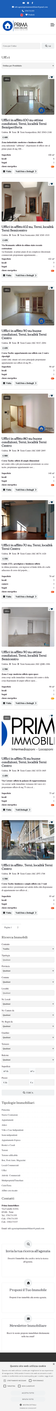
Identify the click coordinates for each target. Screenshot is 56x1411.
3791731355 (29, 11)
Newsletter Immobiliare (28, 1325)
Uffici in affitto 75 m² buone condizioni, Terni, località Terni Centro (24, 762)
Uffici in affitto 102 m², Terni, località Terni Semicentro (28, 228)
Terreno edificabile (10, 1155)
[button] (4, 1380)
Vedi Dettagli (22, 809)
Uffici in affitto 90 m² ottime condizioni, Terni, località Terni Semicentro (24, 655)
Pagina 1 (8, 927)
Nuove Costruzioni (10, 1114)
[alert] (28, 1386)
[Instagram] (28, 3)
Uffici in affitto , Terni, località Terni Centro (27, 866)
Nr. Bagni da (7, 1021)
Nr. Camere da (8, 1010)
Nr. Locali (6, 999)
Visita (8, 171)
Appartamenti (7, 1119)
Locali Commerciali (10, 1165)
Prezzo (4, 1077)
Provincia (6, 966)
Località (5, 988)
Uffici (4, 1170)
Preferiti (31, 14)
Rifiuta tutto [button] (28, 1399)
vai (49, 45)
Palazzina (6, 1109)
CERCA (29, 1092)
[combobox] (28, 66)
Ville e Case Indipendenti (12, 1129)
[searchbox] (28, 960)
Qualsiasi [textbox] (6, 981)
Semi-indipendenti (9, 1135)
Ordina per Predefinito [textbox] (12, 65)
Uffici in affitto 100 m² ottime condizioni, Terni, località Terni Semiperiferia (24, 123)
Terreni (5, 1150)
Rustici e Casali (8, 1145)
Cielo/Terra (6, 1185)
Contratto (6, 944)
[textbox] (28, 970)
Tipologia (6, 955)
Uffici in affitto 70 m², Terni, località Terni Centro (27, 546)
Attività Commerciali (11, 1175)
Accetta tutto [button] (28, 1393)
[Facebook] (32, 3)
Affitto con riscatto (10, 1190)
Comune (5, 977)
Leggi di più (49, 1376)
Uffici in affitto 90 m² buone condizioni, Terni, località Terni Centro (24, 334)
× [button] (54, 1364)
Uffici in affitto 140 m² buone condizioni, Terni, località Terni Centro (24, 442)
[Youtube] (23, 3)
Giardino (5, 1032)
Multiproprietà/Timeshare (12, 1180)
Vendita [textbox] (6, 948)
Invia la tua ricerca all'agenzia (28, 1251)
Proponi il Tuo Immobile (28, 1290)
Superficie (6, 1066)
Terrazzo (5, 1043)
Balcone (5, 1055)
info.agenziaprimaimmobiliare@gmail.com (31, 7)
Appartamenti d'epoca (11, 1140)
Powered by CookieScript (28, 1408)
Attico (4, 1124)
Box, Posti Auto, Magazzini (13, 1160)
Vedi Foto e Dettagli (25, 171)
